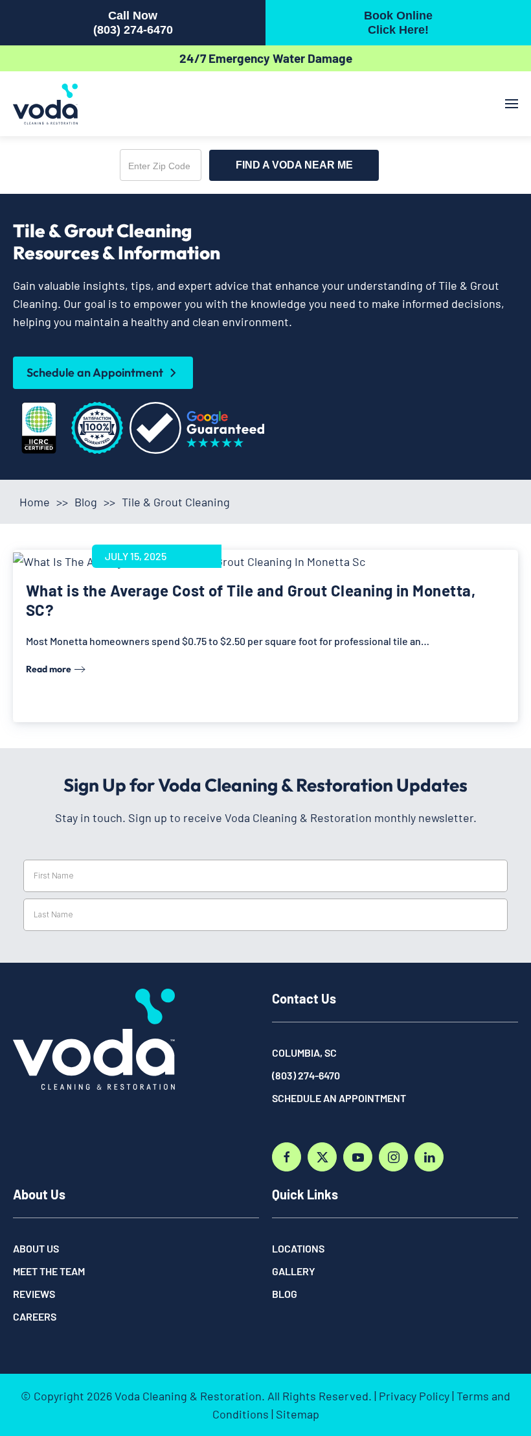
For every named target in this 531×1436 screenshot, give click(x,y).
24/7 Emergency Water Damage (265, 58)
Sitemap (297, 1414)
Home (34, 502)
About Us (36, 1248)
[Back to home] (45, 103)
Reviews (34, 1294)
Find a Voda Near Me (294, 165)
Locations (298, 1248)
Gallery (293, 1271)
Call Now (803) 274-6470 (133, 22)
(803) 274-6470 (306, 1075)
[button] (511, 103)
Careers (34, 1316)
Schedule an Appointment (95, 372)
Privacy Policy (414, 1396)
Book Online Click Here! (398, 22)
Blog (85, 502)
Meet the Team (49, 1271)
